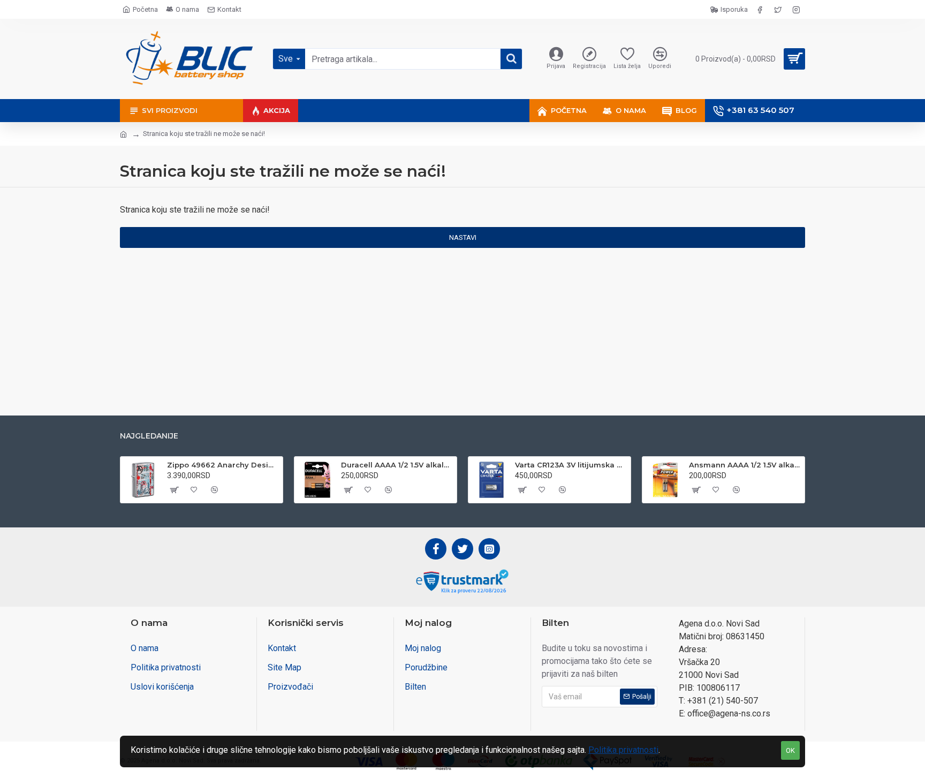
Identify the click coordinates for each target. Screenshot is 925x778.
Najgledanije (149, 436)
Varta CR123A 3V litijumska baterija (571, 464)
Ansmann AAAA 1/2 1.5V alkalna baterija (745, 464)
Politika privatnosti (623, 750)
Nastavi (462, 237)
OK (790, 750)
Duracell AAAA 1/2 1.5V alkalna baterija (397, 464)
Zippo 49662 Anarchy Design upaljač (223, 464)
